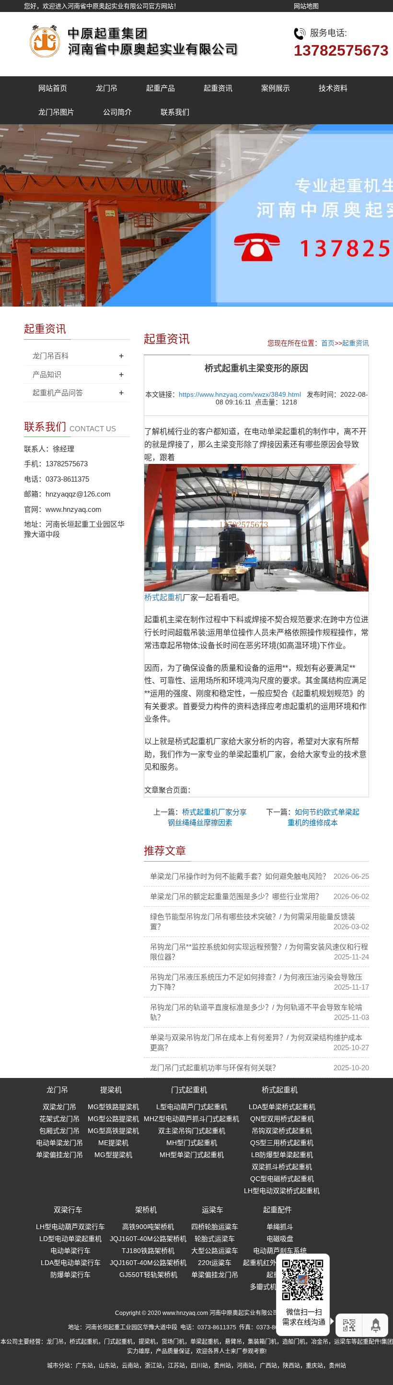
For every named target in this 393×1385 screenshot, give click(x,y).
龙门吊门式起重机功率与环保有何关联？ (214, 1068)
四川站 (199, 1365)
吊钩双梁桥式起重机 (282, 1131)
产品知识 (47, 374)
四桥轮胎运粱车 (214, 1227)
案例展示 (275, 88)
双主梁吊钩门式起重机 (191, 1131)
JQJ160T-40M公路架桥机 (148, 1239)
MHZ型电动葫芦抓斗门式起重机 (191, 1119)
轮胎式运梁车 (215, 1239)
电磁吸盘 (279, 1239)
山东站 (107, 1365)
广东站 (84, 1365)
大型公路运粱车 (214, 1251)
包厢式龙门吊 (59, 1131)
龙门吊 (106, 88)
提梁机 (111, 1090)
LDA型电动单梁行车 (71, 1263)
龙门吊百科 (51, 356)
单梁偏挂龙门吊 (59, 1155)
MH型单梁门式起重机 (192, 1155)
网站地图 (306, 6)
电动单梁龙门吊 (59, 1143)
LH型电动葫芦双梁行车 (70, 1227)
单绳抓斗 (279, 1227)
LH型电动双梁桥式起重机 (282, 1191)
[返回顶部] (376, 1325)
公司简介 (117, 112)
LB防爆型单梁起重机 (282, 1155)
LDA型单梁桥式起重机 (282, 1107)
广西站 (268, 1365)
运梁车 (212, 1210)
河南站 (245, 1365)
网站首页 (52, 88)
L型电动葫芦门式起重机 (191, 1107)
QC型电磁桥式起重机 (282, 1179)
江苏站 (176, 1365)
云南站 (130, 1365)
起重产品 (160, 88)
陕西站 (291, 1365)
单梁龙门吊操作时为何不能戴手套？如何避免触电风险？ (240, 876)
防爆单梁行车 (70, 1274)
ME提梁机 (113, 1143)
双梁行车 (68, 1210)
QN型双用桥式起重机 (282, 1119)
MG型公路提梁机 (113, 1119)
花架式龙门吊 (59, 1119)
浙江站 (153, 1365)
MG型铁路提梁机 (113, 1107)
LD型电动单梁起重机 (70, 1239)
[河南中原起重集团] (132, 39)
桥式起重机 (280, 1090)
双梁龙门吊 (59, 1107)
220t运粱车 (214, 1263)
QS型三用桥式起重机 (281, 1143)
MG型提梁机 (113, 1155)
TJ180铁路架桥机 (148, 1251)
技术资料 (333, 88)
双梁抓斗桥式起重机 (282, 1167)
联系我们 (175, 112)
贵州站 (222, 1365)
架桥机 (146, 1210)
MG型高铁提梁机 (113, 1131)
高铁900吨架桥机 (148, 1227)
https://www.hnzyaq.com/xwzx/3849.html (240, 394)
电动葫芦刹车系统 (280, 1251)
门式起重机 (189, 1090)
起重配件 (277, 1210)
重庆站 (314, 1365)
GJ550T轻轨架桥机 (148, 1274)
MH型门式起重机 (191, 1143)
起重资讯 (218, 88)
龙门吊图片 (56, 112)
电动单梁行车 (70, 1251)
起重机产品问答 (58, 393)
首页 (328, 343)
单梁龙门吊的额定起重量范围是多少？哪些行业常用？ (236, 896)
